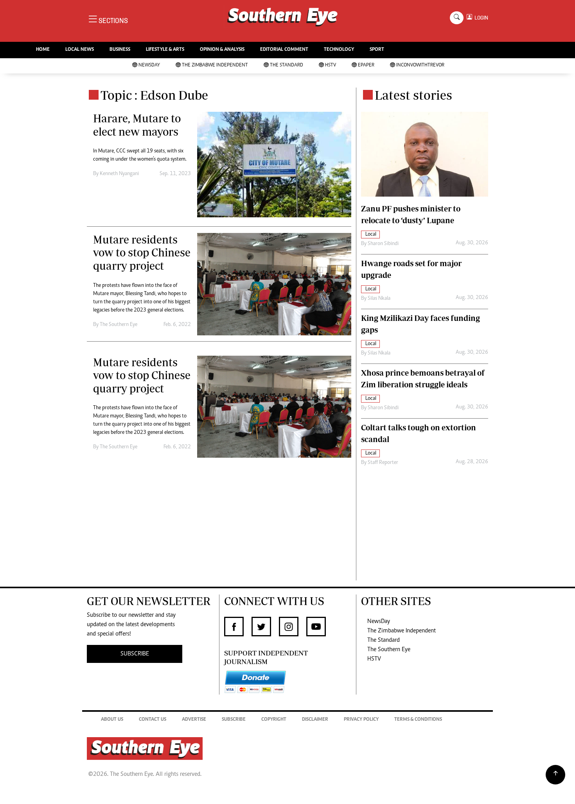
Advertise (194, 719)
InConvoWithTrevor (420, 65)
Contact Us (152, 719)
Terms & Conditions (418, 719)
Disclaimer (315, 719)
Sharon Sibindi (383, 244)
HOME (43, 49)
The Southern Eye (388, 649)
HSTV (330, 65)
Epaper (366, 65)
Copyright (273, 719)
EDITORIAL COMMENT (284, 49)
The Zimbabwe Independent (215, 65)
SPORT (377, 49)
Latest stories (413, 95)
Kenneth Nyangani (119, 174)
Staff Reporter (383, 463)
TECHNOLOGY (339, 49)
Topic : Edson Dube (154, 95)
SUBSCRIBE (134, 654)
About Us (112, 719)
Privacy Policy (361, 719)
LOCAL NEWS (79, 49)
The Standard (286, 65)
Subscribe (234, 719)
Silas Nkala (379, 298)
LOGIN (480, 17)
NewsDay (149, 65)
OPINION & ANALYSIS (222, 49)
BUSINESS (120, 49)
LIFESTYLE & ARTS (165, 49)
